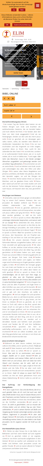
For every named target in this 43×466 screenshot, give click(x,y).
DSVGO (26, 462)
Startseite (5, 89)
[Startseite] (13, 34)
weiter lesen (18, 73)
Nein (22, 10)
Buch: (8, 105)
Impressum (18, 462)
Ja (14, 10)
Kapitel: (8, 111)
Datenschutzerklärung (22, 25)
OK (7, 25)
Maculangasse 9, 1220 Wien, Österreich (23, 42)
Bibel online (26, 89)
